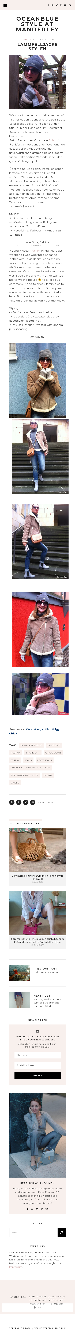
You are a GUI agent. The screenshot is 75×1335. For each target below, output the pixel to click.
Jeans (28, 760)
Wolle (15, 782)
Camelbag (54, 745)
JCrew (15, 760)
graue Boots (53, 752)
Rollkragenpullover (25, 775)
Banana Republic (31, 745)
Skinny (48, 775)
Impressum (15, 1266)
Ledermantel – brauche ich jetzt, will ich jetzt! (37, 1302)
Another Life (18, 1296)
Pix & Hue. (60, 1328)
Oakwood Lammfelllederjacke (30, 767)
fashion (16, 752)
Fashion (26, 39)
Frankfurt (33, 752)
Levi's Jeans (44, 760)
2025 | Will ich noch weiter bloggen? (57, 1300)
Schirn (53, 140)
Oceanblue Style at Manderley (37, 24)
